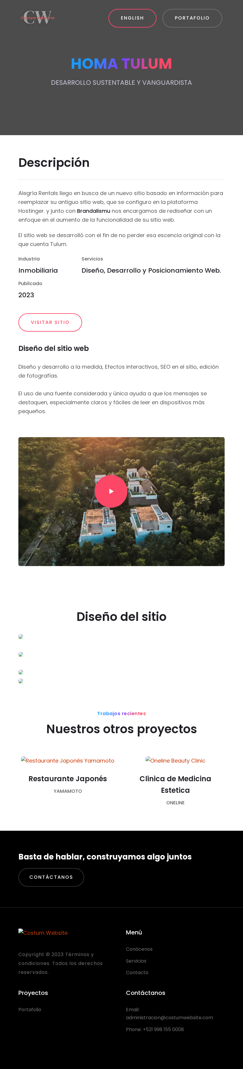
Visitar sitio (50, 322)
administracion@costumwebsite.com (169, 1017)
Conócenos (139, 949)
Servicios (136, 961)
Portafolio (29, 1009)
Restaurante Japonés (67, 779)
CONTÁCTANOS (51, 877)
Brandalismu (93, 211)
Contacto (137, 972)
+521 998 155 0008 (163, 1029)
